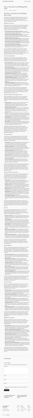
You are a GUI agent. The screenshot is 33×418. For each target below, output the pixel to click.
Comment (6, 366)
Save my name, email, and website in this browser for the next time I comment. (16, 388)
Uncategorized (14, 10)
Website (5, 383)
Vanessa (10, 10)
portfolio (29, 1)
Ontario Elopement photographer (8, 1)
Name (5, 375)
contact (25, 1)
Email (5, 379)
